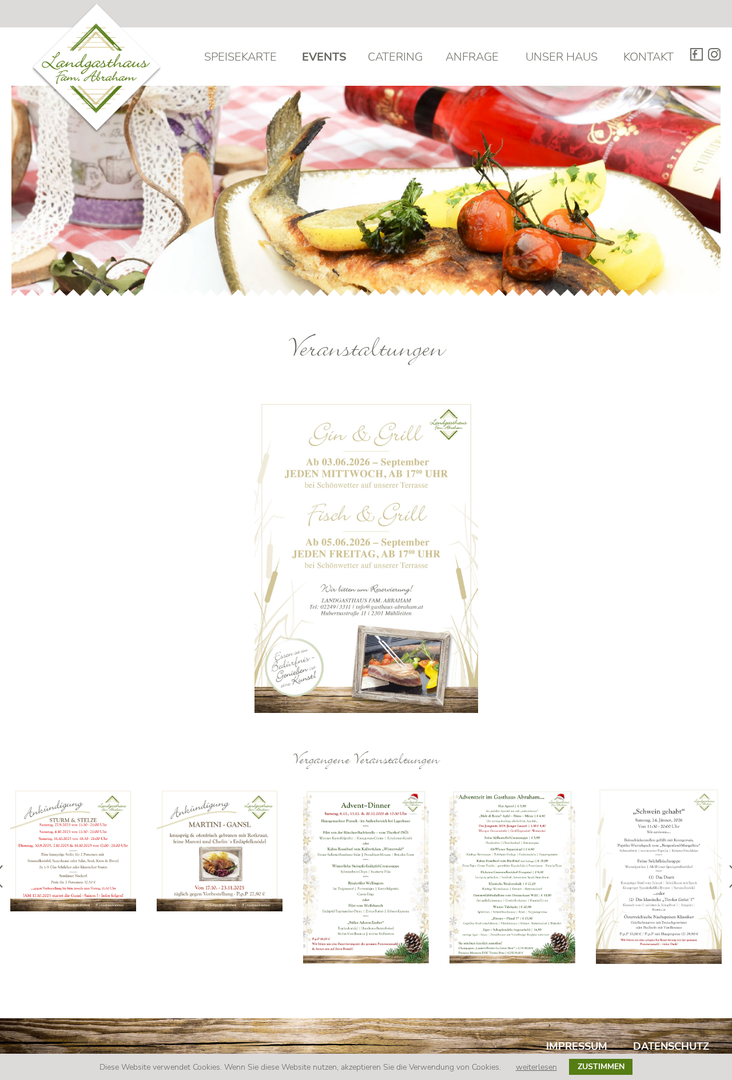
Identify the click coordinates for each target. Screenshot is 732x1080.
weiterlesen (536, 1067)
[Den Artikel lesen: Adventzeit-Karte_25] (512, 874)
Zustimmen (601, 1066)
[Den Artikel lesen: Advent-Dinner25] (366, 874)
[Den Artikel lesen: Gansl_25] (220, 848)
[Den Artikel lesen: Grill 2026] (366, 555)
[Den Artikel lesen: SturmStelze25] (73, 848)
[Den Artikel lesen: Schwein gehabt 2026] (659, 875)
